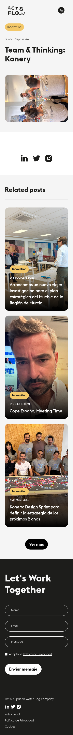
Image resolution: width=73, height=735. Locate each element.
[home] (16, 10)
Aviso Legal (12, 714)
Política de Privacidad (37, 654)
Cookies (10, 726)
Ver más (36, 544)
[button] (61, 10)
